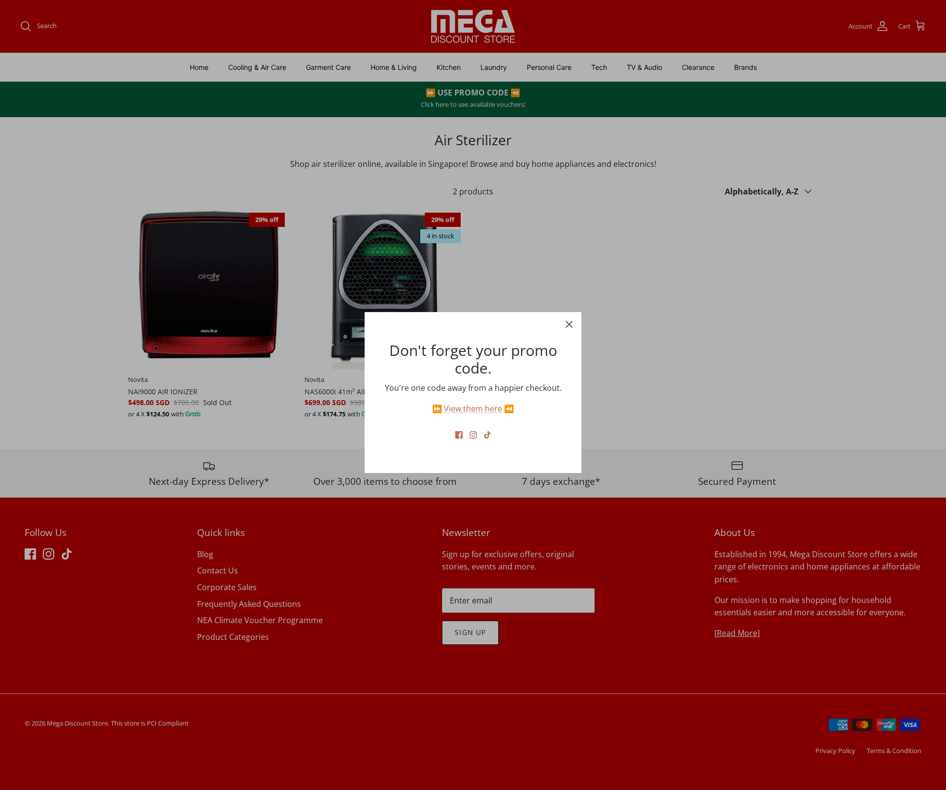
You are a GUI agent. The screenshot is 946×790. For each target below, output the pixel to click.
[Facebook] (459, 435)
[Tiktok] (487, 435)
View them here (473, 408)
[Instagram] (473, 435)
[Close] (569, 324)
